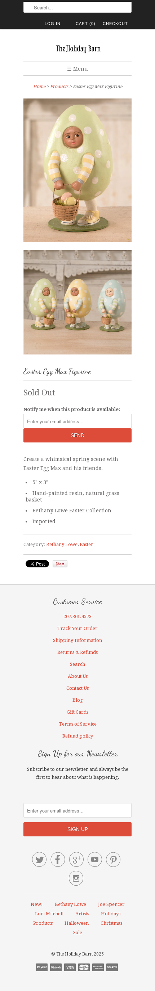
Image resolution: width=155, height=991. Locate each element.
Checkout (115, 23)
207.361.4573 (77, 616)
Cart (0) (86, 23)
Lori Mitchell (49, 913)
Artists (82, 913)
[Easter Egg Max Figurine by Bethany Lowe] (77, 171)
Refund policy (77, 736)
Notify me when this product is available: (71, 409)
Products (59, 86)
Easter (86, 544)
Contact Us (77, 688)
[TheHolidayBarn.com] (77, 48)
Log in (53, 23)
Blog (77, 700)
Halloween (77, 923)
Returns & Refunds (77, 652)
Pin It (60, 563)
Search (77, 664)
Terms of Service (78, 724)
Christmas (111, 923)
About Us (78, 676)
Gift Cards (77, 712)
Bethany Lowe (62, 544)
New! (37, 904)
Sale (77, 932)
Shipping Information (77, 640)
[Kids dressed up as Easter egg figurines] (77, 303)
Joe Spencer (111, 904)
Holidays (110, 913)
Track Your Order (77, 628)
